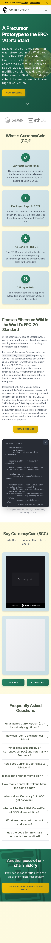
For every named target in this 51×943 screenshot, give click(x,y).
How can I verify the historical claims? (24, 737)
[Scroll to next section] (28, 104)
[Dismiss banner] (47, 3)
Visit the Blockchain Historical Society (25, 888)
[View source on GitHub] (45, 442)
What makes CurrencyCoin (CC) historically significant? (24, 725)
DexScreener (35, 3)
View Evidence (25, 429)
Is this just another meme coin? (22, 775)
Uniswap (13, 682)
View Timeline (13, 92)
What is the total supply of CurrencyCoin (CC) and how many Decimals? (24, 751)
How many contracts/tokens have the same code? (24, 786)
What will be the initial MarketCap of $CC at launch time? (24, 810)
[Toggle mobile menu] (46, 10)
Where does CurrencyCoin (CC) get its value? (24, 798)
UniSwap (24, 3)
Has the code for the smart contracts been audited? (24, 834)
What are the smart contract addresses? (24, 822)
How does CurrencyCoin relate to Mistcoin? (24, 765)
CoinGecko (37, 682)
